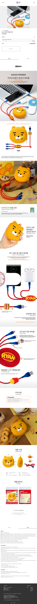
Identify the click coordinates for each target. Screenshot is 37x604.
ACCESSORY (6, 30)
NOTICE (13, 593)
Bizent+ (3, 30)
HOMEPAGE (31, 587)
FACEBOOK (31, 588)
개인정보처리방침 (19, 593)
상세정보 (9, 58)
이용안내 (28, 58)
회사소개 (5, 593)
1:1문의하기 (10, 593)
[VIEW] (10, 597)
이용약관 (16, 593)
